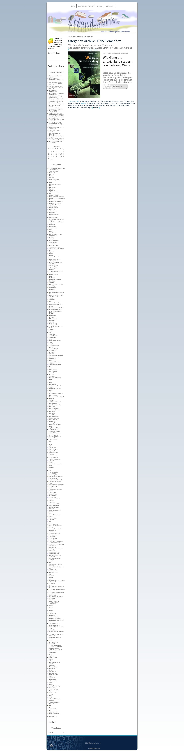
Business (51, 269)
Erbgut (86, 105)
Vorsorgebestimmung (54, 686)
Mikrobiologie (52, 536)
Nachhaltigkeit (52, 547)
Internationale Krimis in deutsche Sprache (55, 434)
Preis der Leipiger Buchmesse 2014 (56, 587)
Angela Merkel (52, 209)
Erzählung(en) (52, 337)
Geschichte (51, 373)
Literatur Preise (52, 518)
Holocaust (51, 400)
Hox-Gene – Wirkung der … (55, 401)
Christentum (52, 277)
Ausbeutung (52, 224)
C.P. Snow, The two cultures (56, 271)
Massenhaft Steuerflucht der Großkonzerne (56, 529)
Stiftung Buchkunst (54, 648)
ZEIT (50, 707)
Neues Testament (53, 572)
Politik (50, 585)
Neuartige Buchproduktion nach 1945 (55, 565)
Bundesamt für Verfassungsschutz (54, 267)
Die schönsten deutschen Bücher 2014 (55, 311)
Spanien (51, 639)
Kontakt (99, 6)
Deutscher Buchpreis (54, 303)
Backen (50, 229)
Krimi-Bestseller (53, 478)
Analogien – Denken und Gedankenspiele (55, 205)
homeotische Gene (123, 105)
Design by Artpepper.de (94, 748)
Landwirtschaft (52, 495)
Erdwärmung (52, 334)
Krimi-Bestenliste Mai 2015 (56, 476)
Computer (51, 282)
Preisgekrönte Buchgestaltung (56, 592)
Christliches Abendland (55, 279)
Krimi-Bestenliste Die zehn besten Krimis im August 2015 (56, 108)
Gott (50, 381)
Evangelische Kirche (54, 345)
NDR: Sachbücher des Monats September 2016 (56, 94)
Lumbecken (51, 519)
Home (73, 6)
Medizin (51, 532)
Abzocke (51, 176)
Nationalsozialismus (54, 552)
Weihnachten (52, 687)
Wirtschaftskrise (53, 704)
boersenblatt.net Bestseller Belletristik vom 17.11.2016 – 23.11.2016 (56, 88)
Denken (50, 301)
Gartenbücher (52, 358)
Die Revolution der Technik (55, 309)
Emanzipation (52, 329)
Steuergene (88, 108)
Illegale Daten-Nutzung (54, 428)
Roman (50, 609)
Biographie (51, 252)
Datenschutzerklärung (85, 6)
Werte (50, 697)
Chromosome (90, 103)
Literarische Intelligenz (54, 515)
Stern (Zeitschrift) (53, 642)
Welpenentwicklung (54, 691)
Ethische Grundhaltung (55, 340)
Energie (50, 331)
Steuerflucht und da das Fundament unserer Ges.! (55, 646)
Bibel (50, 250)
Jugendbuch (52, 451)
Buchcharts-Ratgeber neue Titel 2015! (55, 263)
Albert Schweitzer (53, 187)
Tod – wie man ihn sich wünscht (55, 663)
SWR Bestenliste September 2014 (56, 650)
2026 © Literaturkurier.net (93, 743)
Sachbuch (51, 622)
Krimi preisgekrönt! (53, 475)
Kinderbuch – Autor (54, 456)
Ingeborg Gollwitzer (54, 429)
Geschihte (51, 374)
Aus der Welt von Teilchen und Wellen (56, 222)
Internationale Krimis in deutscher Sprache (55, 437)
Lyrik (50, 521)
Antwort (96, 108)
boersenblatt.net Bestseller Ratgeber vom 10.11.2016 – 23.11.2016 (56, 84)
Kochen (50, 462)
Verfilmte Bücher (53, 681)
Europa (50, 342)
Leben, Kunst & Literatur (55, 499)
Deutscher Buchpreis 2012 (55, 304)
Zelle (50, 710)
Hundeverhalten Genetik (55, 424)
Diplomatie (51, 317)
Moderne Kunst (52, 540)
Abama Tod (52, 172)
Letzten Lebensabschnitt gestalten (55, 511)
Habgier (51, 390)
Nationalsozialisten (54, 553)
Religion (51, 607)
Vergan (50, 682)
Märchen (51, 527)
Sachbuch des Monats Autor (56, 626)
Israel (50, 442)
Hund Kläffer (52, 411)
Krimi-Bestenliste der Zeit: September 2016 (55, 96)
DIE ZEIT (51, 314)
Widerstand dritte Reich (55, 699)
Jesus (50, 444)
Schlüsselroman (53, 630)
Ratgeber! (51, 605)
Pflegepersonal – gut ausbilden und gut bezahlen (57, 581)
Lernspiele (51, 508)
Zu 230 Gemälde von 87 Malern (55, 714)
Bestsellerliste (52, 244)
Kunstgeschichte (53, 494)
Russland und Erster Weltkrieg (56, 620)
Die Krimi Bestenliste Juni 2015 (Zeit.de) (55, 142)
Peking (50, 579)
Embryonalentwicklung (127, 103)
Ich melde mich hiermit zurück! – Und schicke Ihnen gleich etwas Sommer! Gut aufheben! (56, 100)
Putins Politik (52, 600)
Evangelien (51, 344)
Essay (50, 339)
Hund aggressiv (53, 403)
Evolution (51, 347)
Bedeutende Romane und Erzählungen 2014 (55, 235)
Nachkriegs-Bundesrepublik (56, 549)
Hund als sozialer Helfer (55, 405)
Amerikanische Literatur (55, 203)
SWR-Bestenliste (53, 652)
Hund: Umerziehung (54, 418)
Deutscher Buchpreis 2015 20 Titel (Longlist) (56, 128)
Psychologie (52, 598)
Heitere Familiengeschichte (55, 393)
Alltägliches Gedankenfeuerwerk (54, 191)
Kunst (50, 488)
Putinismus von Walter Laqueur (54, 131)
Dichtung (51, 306)
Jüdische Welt (52, 447)
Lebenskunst (52, 502)
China (50, 276)
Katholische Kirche (53, 452)
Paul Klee (51, 577)
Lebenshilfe (51, 500)
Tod (50, 660)
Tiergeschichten (53, 657)
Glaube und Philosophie (55, 377)
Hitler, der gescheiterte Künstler (57, 397)
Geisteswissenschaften (55, 364)
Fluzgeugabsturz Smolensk (56, 355)
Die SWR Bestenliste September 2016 (54, 91)
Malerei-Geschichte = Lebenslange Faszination (55, 525)
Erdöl (50, 332)
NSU (50, 574)
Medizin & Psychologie (54, 533)
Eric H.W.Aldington (53, 336)
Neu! (50, 562)
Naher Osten (52, 550)
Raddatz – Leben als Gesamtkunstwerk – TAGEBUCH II (54, 603)
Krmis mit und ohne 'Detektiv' (56, 484)
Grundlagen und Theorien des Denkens (56, 386)
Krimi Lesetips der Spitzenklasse (53, 473)
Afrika (50, 185)
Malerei (50, 523)
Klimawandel (52, 460)
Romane (51, 610)
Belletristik (51, 237)
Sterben (50, 640)
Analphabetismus (53, 207)
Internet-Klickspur (53, 439)
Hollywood (51, 398)
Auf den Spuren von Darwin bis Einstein (56, 219)
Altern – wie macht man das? (56, 196)
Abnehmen (51, 174)
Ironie (50, 441)
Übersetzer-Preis (53, 667)
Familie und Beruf (53, 349)
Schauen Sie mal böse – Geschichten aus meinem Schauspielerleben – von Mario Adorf (56, 124)
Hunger (50, 426)
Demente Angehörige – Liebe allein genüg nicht (56, 296)
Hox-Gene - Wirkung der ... (125, 101)
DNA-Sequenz (105, 103)
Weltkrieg (51, 694)
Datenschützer (52, 291)
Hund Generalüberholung (55, 410)
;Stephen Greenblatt (53, 171)
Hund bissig (52, 406)
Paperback (51, 575)
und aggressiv (52, 671)
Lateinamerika (52, 497)
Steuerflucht (52, 643)
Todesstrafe (52, 665)
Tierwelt (51, 659)
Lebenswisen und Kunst (55, 504)
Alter (50, 193)
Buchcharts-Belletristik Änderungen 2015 (54, 260)
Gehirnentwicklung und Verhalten (54, 362)
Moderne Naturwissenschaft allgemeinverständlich (56, 542)
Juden (50, 446)
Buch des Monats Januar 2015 (55, 257)
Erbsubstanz (93, 105)
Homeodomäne (111, 105)
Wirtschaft (51, 700)
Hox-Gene (80, 108)
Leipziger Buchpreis (54, 507)
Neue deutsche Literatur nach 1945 (56, 567)
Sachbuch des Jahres (54, 623)
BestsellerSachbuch (54, 245)
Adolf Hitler (51, 177)
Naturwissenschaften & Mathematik (55, 556)
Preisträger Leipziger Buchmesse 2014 (54, 594)
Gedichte (51, 360)
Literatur (51, 516)
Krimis (50, 483)
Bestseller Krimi (53, 242)
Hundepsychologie (53, 423)
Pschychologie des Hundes (56, 596)
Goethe (50, 379)
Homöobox (72, 108)
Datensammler (52, 287)
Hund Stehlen (52, 413)
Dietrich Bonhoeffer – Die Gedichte (55, 76)
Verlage (51, 684)
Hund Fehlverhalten (54, 408)
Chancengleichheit (53, 274)
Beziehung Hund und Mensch (56, 248)
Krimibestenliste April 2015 (55, 480)
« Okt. (51, 159)
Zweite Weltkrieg (53, 716)
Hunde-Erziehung (53, 419)
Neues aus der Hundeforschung (53, 570)
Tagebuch (51, 656)
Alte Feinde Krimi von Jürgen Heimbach (56, 136)
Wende (50, 695)
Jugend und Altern (53, 449)
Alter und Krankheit (53, 195)
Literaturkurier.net (55, 11)
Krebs (50, 469)
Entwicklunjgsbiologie (75, 105)
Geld (50, 366)
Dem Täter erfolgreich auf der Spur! (56, 293)
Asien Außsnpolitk (53, 217)
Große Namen (52, 384)
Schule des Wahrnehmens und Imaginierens (56, 635)
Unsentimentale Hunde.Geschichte (53, 674)
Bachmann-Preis (53, 228)
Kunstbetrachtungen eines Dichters (55, 490)
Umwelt (51, 670)
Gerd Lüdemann (53, 369)
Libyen (50, 513)
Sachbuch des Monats (54, 625)
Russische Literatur (54, 617)
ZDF (50, 705)
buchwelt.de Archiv (53, 265)
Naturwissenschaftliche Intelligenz (55, 558)
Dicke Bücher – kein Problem (56, 308)
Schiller (50, 628)
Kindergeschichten (53, 457)
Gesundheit (52, 376)
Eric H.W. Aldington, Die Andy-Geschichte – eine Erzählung (56, 139)
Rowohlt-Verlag (53, 613)
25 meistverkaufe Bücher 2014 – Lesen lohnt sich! (56, 169)
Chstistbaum (52, 281)
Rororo (50, 612)
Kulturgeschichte (53, 486)
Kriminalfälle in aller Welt (55, 481)
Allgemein (51, 189)
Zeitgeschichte (52, 708)
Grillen (50, 382)
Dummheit (51, 322)
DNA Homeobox (53, 319)
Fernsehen (51, 353)
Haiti (50, 392)
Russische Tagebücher (55, 618)
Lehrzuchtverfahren (54, 505)
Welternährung (52, 692)
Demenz (51, 298)
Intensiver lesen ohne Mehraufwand (54, 432)
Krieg (50, 470)
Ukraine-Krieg (52, 668)
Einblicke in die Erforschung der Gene (56, 327)
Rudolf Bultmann (53, 615)
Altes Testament (53, 200)
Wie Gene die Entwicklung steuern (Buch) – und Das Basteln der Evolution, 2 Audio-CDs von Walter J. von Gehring (100, 46)
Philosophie (52, 583)
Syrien (50, 654)
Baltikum (51, 231)
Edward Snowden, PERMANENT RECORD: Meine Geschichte (56, 80)
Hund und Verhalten (54, 416)
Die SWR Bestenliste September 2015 (54, 111)
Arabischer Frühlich (54, 214)
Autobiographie (52, 226)
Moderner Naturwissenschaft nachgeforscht (56, 545)
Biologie (51, 253)
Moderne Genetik (53, 538)
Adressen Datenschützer (55, 181)
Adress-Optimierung (54, 179)
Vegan (50, 676)
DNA (97, 103)
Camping (51, 273)
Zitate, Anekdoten (53, 712)
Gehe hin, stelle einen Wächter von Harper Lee (56, 120)
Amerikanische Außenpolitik (56, 201)
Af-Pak (50, 182)
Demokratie (52, 299)
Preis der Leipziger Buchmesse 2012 (56, 590)
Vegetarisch (52, 677)
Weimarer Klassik (53, 689)
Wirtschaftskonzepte (54, 702)
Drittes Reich (52, 320)
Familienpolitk (52, 352)
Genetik (50, 368)
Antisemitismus (53, 211)
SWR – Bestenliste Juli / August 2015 (55, 134)
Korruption (51, 467)
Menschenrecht (53, 535)
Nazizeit (51, 561)
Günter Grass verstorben (55, 388)
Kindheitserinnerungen (54, 459)
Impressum (109, 6)
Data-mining (52, 286)
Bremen (51, 255)
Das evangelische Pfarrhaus (56, 284)
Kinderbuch (51, 454)
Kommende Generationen (55, 464)
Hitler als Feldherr (53, 395)
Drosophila (114, 103)
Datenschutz (52, 289)
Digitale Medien (53, 315)
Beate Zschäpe (52, 233)
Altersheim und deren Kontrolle (57, 198)
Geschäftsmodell (53, 371)
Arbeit (50, 216)
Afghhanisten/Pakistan (55, 184)
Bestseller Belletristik (54, 240)
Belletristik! (51, 239)
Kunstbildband (52, 492)
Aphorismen (52, 212)
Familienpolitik (52, 350)
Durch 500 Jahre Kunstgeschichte (53, 324)
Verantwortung (52, 679)
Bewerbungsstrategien (54, 247)
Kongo (50, 465)
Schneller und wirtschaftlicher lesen (56, 632)
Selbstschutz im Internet (55, 637)
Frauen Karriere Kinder (54, 357)
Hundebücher (52, 421)
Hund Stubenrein (53, 415)
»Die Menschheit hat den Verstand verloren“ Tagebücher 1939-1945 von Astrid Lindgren (57, 104)
